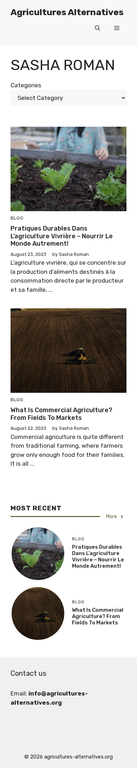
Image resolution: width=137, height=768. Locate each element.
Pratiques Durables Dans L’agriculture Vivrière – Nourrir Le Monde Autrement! (62, 236)
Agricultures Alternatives (67, 12)
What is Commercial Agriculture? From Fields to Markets (61, 414)
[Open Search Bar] (97, 28)
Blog (17, 218)
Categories (26, 85)
